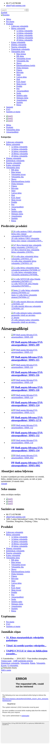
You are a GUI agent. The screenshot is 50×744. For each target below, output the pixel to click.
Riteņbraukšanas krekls (25, 65)
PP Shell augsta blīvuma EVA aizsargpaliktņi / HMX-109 (27, 343)
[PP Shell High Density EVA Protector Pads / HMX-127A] (27, 412)
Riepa (18, 105)
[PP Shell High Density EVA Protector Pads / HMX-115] (27, 352)
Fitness (19, 70)
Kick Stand (21, 82)
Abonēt (4, 484)
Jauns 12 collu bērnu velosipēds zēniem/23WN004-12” (24, 296)
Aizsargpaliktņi (22, 91)
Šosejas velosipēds (18, 47)
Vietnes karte (6, 661)
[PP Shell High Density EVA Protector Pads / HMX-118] (27, 382)
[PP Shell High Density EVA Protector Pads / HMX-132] (27, 428)
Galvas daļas (21, 77)
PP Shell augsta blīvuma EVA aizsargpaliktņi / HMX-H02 (27, 464)
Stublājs (19, 102)
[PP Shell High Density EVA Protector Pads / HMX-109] (27, 337)
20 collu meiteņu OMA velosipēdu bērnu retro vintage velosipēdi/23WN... (27, 239)
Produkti (9, 24)
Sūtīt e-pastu (6, 670)
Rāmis (32, 663)
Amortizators (21, 100)
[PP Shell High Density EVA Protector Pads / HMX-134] (27, 443)
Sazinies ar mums (13, 112)
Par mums (10, 21)
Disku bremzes (22, 68)
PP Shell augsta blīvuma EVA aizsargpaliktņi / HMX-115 (27, 358)
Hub (18, 79)
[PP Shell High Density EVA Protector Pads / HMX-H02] (27, 458)
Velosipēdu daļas (18, 51)
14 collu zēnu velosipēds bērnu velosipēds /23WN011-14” (23, 262)
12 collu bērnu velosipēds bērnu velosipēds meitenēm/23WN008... (25, 273)
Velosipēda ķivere (23, 58)
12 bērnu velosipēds (24, 31)
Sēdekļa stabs (21, 95)
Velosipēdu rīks (22, 61)
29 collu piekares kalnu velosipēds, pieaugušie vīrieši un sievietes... (25, 321)
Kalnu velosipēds (18, 42)
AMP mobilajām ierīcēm (23, 661)
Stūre (18, 75)
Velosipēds (24, 663)
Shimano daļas (22, 98)
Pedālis (19, 86)
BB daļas (20, 56)
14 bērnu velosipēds (24, 33)
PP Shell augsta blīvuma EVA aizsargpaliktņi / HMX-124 (27, 404)
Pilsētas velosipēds (18, 45)
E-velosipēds (13, 665)
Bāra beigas (21, 54)
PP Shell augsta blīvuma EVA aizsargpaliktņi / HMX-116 (27, 373)
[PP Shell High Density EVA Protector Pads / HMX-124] (27, 397)
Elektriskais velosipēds (20, 49)
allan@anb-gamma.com (15, 5)
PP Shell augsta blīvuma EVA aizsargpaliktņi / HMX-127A (27, 419)
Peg (17, 88)
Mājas (8, 19)
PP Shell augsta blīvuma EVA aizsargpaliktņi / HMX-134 (27, 449)
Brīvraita (19, 72)
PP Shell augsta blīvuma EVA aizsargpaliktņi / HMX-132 (27, 434)
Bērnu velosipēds (18, 28)
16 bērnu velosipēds (24, 35)
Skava (18, 63)
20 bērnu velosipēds (24, 40)
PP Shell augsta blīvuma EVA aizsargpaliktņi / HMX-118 (27, 388)
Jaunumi (9, 107)
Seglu (18, 93)
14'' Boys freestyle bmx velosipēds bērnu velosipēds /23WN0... (25, 251)
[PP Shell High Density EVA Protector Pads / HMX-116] (27, 367)
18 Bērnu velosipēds (24, 38)
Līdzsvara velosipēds (19, 26)
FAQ (8, 109)
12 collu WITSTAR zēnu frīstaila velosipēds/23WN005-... (24, 285)
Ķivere (4, 665)
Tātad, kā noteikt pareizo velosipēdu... (26, 645)
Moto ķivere (21, 84)
